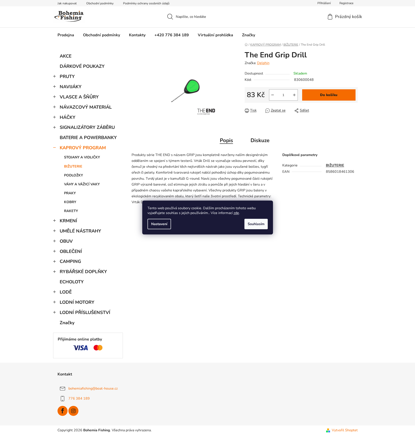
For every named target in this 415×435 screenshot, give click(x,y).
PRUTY (67, 76)
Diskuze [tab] (260, 140)
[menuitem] (65, 35)
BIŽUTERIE (73, 166)
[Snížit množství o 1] (272, 95)
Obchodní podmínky (99, 3)
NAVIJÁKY (70, 87)
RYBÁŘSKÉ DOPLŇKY (83, 272)
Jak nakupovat (67, 3)
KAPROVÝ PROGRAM (83, 148)
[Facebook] (63, 411)
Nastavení (159, 224)
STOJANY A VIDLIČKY (82, 157)
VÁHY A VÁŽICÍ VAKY (82, 184)
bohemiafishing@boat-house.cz (93, 388)
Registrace (346, 3)
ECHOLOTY (72, 282)
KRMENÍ (68, 221)
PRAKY (70, 193)
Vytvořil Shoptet (345, 430)
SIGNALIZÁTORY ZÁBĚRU (87, 127)
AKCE (65, 56)
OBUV (66, 241)
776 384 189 (79, 398)
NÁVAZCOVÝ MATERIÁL (86, 107)
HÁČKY (67, 117)
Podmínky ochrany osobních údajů (146, 3)
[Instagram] (73, 411)
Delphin (263, 63)
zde (236, 213)
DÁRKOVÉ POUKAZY (82, 66)
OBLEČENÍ (71, 251)
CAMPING (70, 261)
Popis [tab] (226, 140)
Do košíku (328, 95)
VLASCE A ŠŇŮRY (79, 97)
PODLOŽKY (73, 175)
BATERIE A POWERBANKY (88, 137)
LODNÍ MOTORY (77, 302)
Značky (67, 323)
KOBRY (70, 202)
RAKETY (71, 211)
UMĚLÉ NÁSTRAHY (80, 231)
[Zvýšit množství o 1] (294, 95)
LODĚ (66, 292)
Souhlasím (256, 224)
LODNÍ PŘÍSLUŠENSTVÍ (85, 312)
